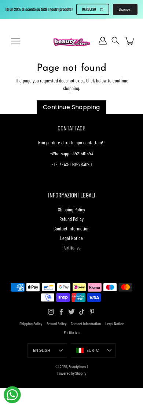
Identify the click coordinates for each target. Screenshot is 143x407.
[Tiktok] (81, 312)
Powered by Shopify (71, 372)
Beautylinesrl (78, 366)
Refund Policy (71, 219)
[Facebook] (61, 312)
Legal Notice (71, 238)
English (42, 350)
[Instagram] (51, 312)
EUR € (93, 350)
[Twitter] (71, 312)
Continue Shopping (71, 107)
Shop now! (125, 9)
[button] (115, 41)
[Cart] (130, 41)
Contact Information (71, 228)
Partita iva (71, 247)
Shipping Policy (71, 209)
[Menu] (15, 41)
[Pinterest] (92, 312)
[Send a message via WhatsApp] (12, 394)
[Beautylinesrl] (71, 40)
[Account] (103, 41)
